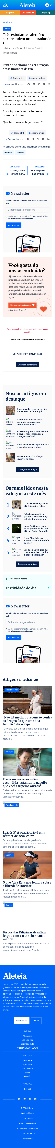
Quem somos (27, 1118)
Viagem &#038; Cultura (27, 1048)
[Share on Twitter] (39, 84)
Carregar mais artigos (27, 469)
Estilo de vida (27, 1040)
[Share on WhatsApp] (49, 84)
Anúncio (27, 1076)
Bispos (9, 905)
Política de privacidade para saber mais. (28, 217)
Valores (20, 152)
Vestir (27, 1072)
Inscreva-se (27, 1068)
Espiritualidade (27, 1044)
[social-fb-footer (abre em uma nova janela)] (25, 1099)
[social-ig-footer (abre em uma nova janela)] (35, 1099)
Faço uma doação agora (20, 305)
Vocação (9, 751)
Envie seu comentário (27, 364)
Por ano (27, 1089)
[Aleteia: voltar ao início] (27, 5)
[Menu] (9, 5)
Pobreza (8, 152)
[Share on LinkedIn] (34, 84)
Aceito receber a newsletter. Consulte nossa (28, 217)
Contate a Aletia (28, 1133)
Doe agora (26, 12)
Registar (10, 12)
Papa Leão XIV (12, 689)
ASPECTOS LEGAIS (27, 1123)
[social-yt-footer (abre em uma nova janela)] (19, 1099)
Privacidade (28, 1138)
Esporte (9, 855)
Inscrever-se (13, 225)
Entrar (36, 1020)
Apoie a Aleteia (27, 1113)
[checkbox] (6, 216)
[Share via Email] (44, 84)
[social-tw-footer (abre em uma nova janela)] (30, 1099)
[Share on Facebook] (29, 84)
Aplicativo (27, 1064)
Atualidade (7, 22)
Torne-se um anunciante (27, 1128)
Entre (39, 354)
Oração (44, 12)
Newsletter (27, 1060)
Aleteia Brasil (34, 48)
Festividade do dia (21, 588)
